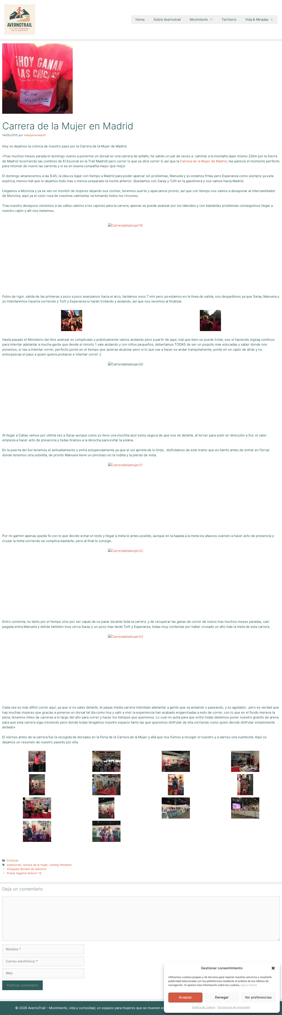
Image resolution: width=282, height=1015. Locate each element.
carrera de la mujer (35, 865)
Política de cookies (203, 1007)
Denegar (222, 997)
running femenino (60, 865)
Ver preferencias (258, 997)
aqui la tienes (249, 985)
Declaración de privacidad (233, 1007)
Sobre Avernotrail (167, 19)
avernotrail (14, 865)
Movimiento (199, 19)
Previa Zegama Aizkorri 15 (24, 873)
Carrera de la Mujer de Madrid (203, 161)
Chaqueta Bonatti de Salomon (26, 869)
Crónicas (13, 860)
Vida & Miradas (256, 19)
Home (140, 19)
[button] (273, 968)
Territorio (229, 19)
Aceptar (185, 997)
